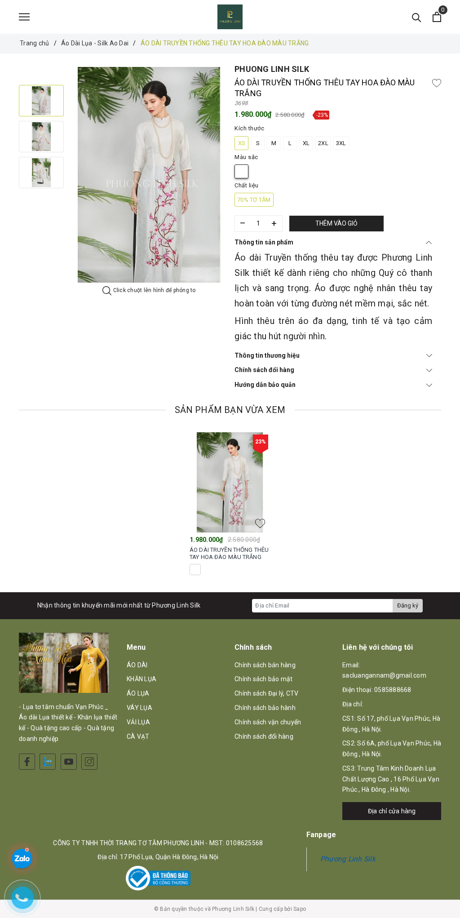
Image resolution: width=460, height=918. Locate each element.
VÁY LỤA (139, 707)
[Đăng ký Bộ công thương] (158, 878)
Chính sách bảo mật (263, 679)
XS (241, 143)
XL (306, 143)
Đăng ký (407, 605)
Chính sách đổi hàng (264, 369)
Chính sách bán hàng (265, 665)
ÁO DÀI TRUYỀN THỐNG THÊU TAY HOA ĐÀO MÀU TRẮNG (229, 553)
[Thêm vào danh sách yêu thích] (260, 523)
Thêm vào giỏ (336, 223)
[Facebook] (27, 762)
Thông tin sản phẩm (263, 242)
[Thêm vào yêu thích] (436, 82)
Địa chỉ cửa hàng (392, 811)
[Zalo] (48, 762)
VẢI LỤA (138, 722)
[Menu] (24, 17)
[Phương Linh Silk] (230, 16)
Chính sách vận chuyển (267, 722)
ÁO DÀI (137, 665)
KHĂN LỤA (141, 679)
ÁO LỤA (138, 693)
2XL (323, 143)
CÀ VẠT (138, 736)
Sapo (299, 909)
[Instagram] (89, 762)
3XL (341, 143)
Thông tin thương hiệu (267, 355)
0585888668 (392, 689)
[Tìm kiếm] (416, 17)
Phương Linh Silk (348, 859)
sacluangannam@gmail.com (384, 675)
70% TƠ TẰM (254, 199)
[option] (149, 175)
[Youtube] (69, 762)
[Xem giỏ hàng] (437, 17)
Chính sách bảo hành (265, 707)
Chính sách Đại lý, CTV (266, 693)
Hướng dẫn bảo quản (265, 384)
